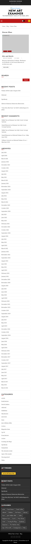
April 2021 (4, 270)
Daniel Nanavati (6, 125)
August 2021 (4, 261)
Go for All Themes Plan (8, 473)
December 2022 (5, 227)
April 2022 (4, 245)
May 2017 (4, 375)
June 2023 (4, 217)
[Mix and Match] (15, 44)
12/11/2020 (16, 58)
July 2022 (3, 239)
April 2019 (4, 326)
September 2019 (5, 313)
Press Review (5, 435)
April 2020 (4, 298)
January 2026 (5, 162)
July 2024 (3, 196)
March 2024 (4, 202)
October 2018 (5, 332)
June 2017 (4, 372)
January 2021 (5, 276)
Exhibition (4, 410)
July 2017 (3, 369)
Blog (21, 534)
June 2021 (4, 264)
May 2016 (4, 385)
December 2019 (5, 304)
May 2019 (4, 323)
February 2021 (5, 273)
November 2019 (5, 307)
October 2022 (5, 230)
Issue (2, 420)
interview (4, 417)
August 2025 (4, 171)
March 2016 (4, 388)
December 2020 (5, 279)
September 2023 (5, 211)
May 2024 (4, 199)
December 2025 (5, 165)
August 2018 (4, 338)
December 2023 (5, 205)
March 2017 (4, 381)
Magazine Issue (5, 429)
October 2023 (5, 208)
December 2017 (5, 354)
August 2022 (4, 236)
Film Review (4, 414)
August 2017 (4, 366)
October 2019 (5, 310)
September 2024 (5, 189)
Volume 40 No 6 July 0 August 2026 (10, 90)
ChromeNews (22, 540)
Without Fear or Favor (13, 534)
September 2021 (5, 258)
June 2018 (4, 341)
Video (3, 460)
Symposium (4, 448)
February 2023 (5, 223)
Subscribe (29, 21)
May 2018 (4, 344)
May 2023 (4, 220)
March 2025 (4, 180)
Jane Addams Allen (6, 423)
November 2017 (5, 357)
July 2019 (3, 320)
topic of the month (6, 454)
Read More (6, 67)
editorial (3, 407)
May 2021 (4, 267)
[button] (1, 21)
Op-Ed (3, 432)
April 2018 (4, 347)
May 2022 (4, 242)
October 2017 (5, 360)
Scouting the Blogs (6, 441)
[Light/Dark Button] (23, 21)
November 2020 (5, 282)
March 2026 (4, 158)
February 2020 (5, 301)
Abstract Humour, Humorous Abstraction (12, 103)
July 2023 (3, 214)
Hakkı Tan (4, 120)
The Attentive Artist (6, 451)
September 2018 (5, 335)
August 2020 (4, 285)
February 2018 (5, 351)
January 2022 (5, 251)
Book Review (5, 401)
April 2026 (4, 155)
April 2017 (4, 378)
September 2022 (5, 233)
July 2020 (3, 289)
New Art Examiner (15, 12)
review (9, 51)
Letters (3, 426)
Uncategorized (5, 457)
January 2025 (5, 183)
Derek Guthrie (5, 404)
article (5, 51)
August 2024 (4, 193)
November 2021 (5, 254)
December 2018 (5, 329)
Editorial (3, 95)
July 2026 (3, 152)
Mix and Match (7, 56)
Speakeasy (4, 99)
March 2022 (4, 248)
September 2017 (5, 363)
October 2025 (5, 168)
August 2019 (4, 316)
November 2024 (5, 186)
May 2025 (4, 177)
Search (5, 75)
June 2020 (4, 292)
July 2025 (3, 174)
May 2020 (4, 295)
